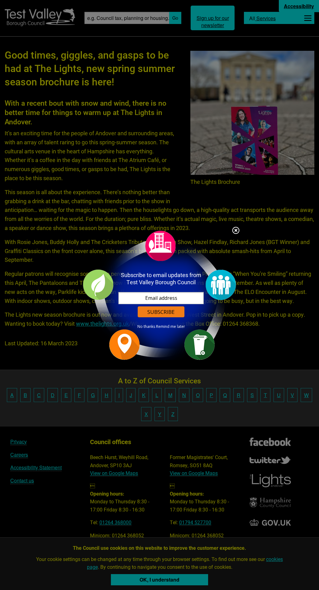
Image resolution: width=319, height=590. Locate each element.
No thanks (146, 326)
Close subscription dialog (235, 231)
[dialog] (159, 295)
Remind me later (170, 326)
